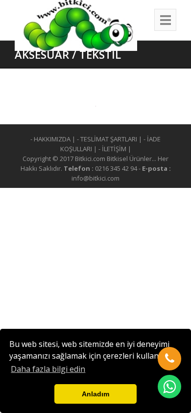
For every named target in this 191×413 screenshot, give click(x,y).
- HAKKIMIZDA (50, 139)
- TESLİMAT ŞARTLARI (107, 139)
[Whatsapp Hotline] (169, 386)
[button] (169, 358)
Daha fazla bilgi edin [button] (48, 369)
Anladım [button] (95, 394)
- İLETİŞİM (112, 148)
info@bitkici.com (95, 178)
